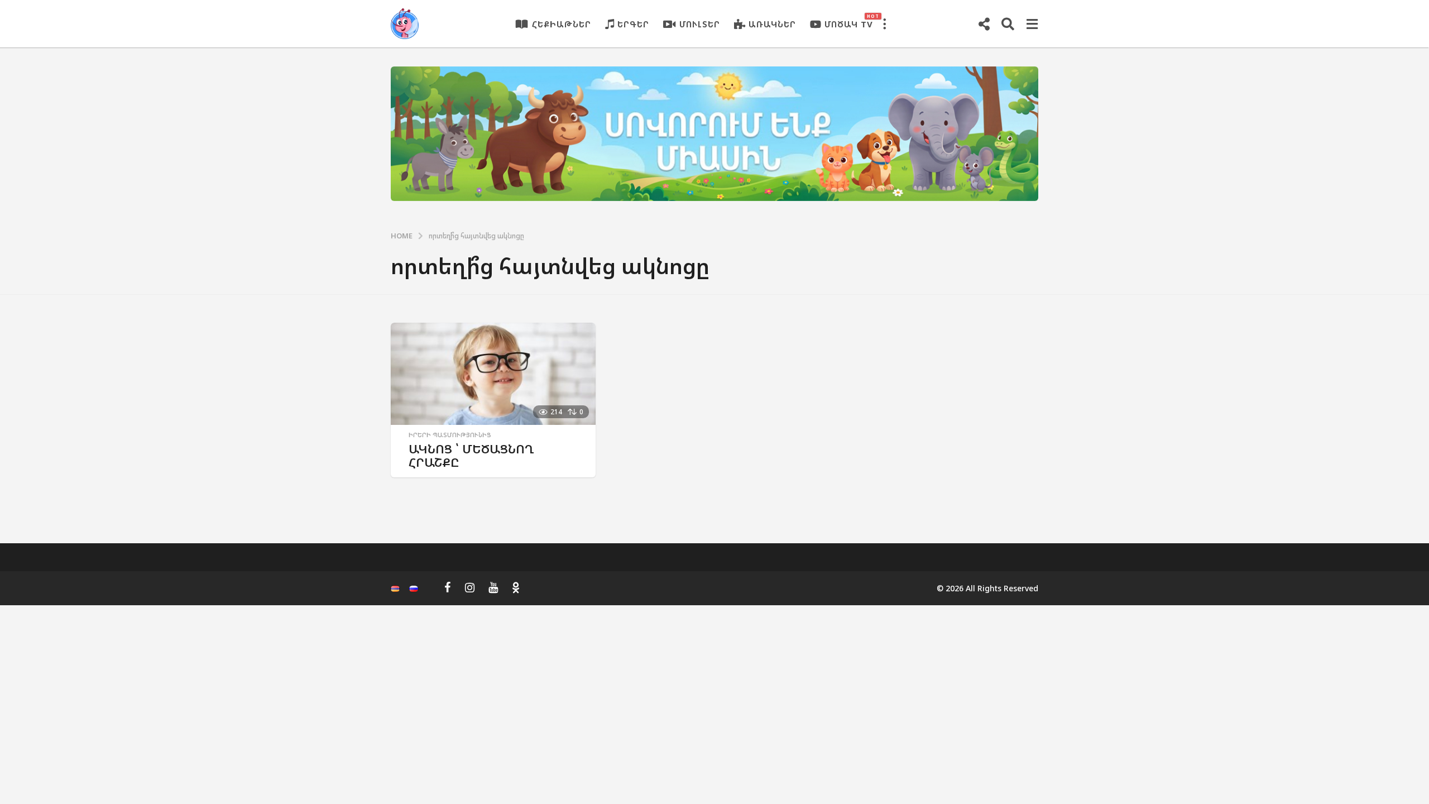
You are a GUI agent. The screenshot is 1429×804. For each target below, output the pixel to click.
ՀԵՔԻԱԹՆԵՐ (561, 24)
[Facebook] (447, 587)
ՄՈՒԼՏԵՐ (699, 24)
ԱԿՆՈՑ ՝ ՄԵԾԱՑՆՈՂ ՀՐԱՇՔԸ (471, 455)
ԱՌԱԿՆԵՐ (772, 24)
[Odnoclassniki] (516, 587)
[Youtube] (493, 587)
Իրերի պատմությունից (450, 435)
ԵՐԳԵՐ (633, 24)
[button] (884, 24)
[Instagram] (469, 587)
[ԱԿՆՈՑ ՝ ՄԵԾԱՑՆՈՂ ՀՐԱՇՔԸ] (493, 374)
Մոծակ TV (848, 21)
